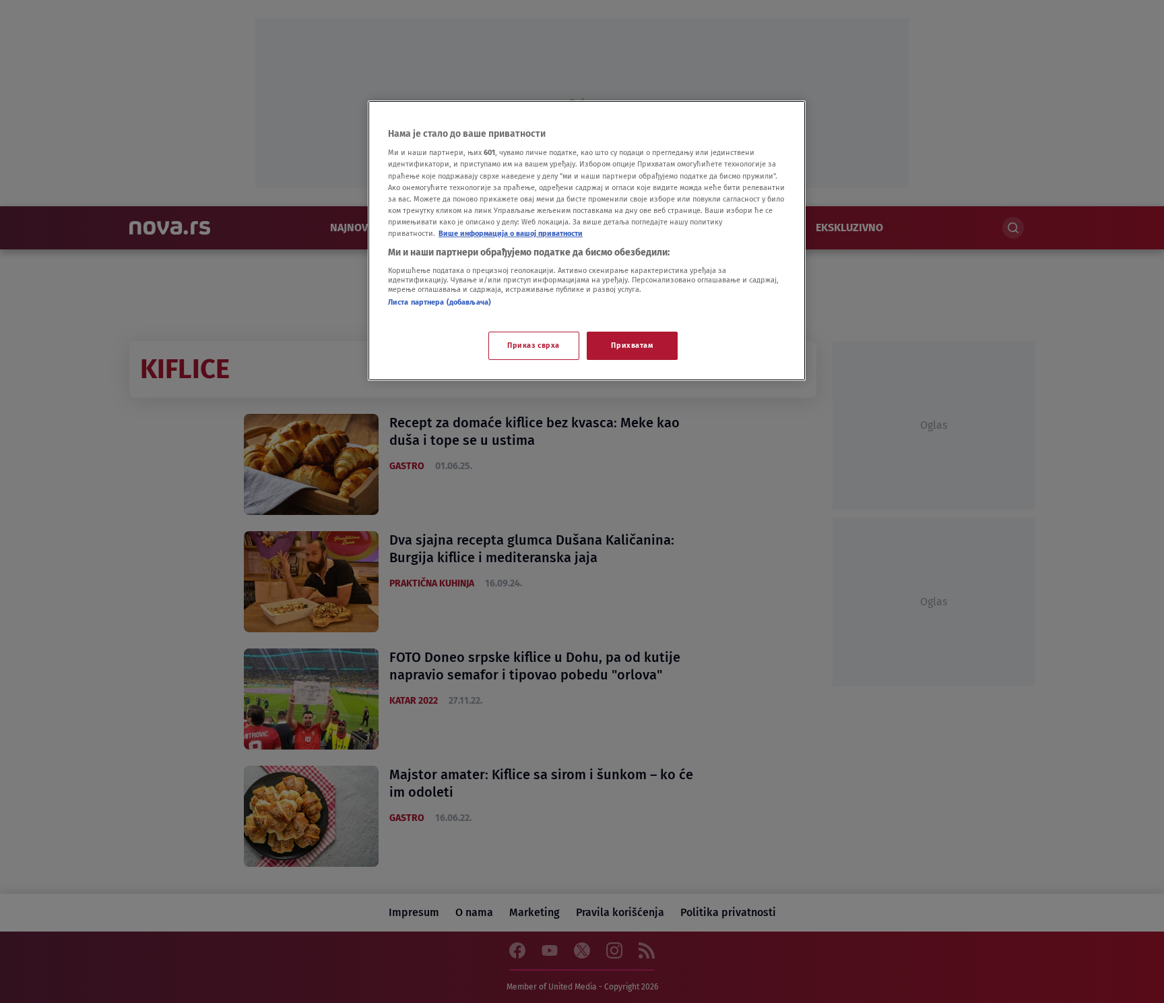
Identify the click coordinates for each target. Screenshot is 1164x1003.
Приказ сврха (533, 345)
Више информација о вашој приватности (511, 233)
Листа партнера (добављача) (439, 302)
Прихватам (632, 345)
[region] (587, 240)
